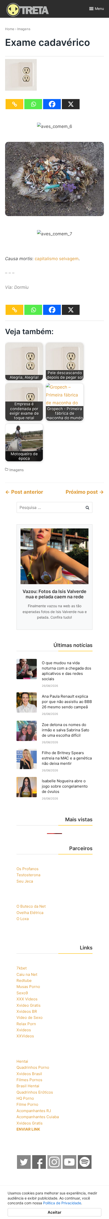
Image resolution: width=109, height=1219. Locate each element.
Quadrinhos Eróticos (34, 1092)
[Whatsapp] (33, 104)
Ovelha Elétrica (29, 912)
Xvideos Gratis (29, 1123)
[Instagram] (54, 1167)
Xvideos (23, 1029)
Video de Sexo (29, 1017)
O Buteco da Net (31, 906)
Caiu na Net (26, 974)
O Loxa (22, 918)
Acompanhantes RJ (33, 1110)
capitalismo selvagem (57, 258)
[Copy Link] (14, 104)
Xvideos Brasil (29, 1073)
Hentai (22, 1061)
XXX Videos (27, 999)
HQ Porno (25, 1098)
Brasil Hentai (27, 1085)
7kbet (21, 968)
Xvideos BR (26, 1011)
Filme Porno (27, 1104)
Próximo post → (85, 492)
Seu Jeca (24, 881)
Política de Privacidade (62, 1203)
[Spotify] (85, 1167)
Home (9, 29)
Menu (99, 8)
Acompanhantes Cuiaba (37, 1116)
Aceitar (54, 1212)
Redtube (24, 980)
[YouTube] (70, 1167)
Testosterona (28, 874)
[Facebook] (52, 104)
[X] (71, 104)
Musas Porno (28, 986)
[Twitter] (24, 1167)
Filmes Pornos (29, 1079)
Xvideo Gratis (28, 1005)
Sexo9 (22, 993)
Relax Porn (26, 1023)
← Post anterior (24, 492)
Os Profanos (27, 868)
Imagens (23, 29)
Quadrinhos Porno (32, 1067)
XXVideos (25, 1036)
